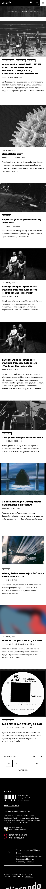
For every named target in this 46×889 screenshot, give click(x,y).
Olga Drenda (12, 296)
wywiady (6, 215)
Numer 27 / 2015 (9, 283)
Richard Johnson (14, 441)
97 (37, 763)
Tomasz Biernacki (14, 77)
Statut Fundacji (11, 805)
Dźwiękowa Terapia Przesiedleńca (22, 437)
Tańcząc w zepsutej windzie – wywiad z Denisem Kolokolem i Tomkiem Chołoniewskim (19, 289)
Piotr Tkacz (11, 580)
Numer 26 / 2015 (9, 150)
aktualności (8, 60)
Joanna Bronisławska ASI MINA (20, 644)
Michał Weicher (13, 508)
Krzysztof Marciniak (15, 157)
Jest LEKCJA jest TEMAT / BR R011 (22, 640)
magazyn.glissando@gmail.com (29, 856)
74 (41, 756)
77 (24, 763)
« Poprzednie (10, 756)
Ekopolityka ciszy (12, 153)
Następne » (23, 770)
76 (16, 763)
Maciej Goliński (13, 226)
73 (34, 756)
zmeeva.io (29, 876)
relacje (31, 60)
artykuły (21, 60)
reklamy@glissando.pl (25, 862)
